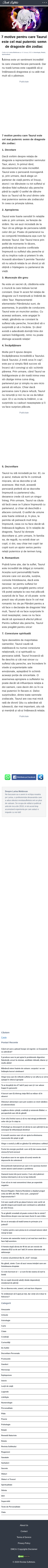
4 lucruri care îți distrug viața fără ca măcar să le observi (21, 1094)
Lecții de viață (7, 1386)
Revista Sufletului (8, 1446)
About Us (24, 1525)
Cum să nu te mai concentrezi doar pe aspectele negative (21, 1183)
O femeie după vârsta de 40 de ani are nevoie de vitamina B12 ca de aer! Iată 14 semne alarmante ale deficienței (23, 1249)
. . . (44, 2)
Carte (3, 1326)
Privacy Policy (24, 1543)
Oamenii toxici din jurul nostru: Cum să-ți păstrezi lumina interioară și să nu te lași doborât (22, 1175)
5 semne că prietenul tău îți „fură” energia (19, 1258)
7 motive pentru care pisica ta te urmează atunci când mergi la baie (24, 1231)
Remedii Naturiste (9, 1435)
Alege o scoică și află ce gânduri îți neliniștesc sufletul (24, 1143)
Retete (4, 1441)
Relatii (4, 1430)
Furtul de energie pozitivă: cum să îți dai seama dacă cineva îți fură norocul (23, 1150)
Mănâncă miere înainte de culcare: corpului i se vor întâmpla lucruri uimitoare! (23, 1069)
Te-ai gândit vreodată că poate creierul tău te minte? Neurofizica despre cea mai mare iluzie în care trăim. (23, 1214)
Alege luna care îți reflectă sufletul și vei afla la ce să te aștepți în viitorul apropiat (24, 1078)
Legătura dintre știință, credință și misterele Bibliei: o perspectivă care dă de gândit (24, 1111)
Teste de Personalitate (10, 1507)
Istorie (4, 1381)
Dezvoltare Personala (10, 1353)
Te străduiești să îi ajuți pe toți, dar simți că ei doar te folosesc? (23, 1295)
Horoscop (5, 1370)
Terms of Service (24, 1537)
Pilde (3, 1413)
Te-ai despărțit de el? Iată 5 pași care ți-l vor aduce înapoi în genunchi (22, 1086)
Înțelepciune (6, 1375)
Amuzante (5, 1309)
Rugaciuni (5, 1452)
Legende (5, 1392)
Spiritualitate (6, 1485)
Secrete (4, 1468)
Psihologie (5, 1424)
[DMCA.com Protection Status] (24, 1557)
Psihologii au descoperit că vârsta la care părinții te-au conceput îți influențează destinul (24, 1128)
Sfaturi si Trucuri (8, 1479)
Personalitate (7, 1408)
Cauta (4, 1037)
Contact (24, 1531)
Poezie (4, 1419)
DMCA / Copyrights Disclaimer (24, 1549)
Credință (5, 1337)
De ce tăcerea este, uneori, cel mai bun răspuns (21, 1288)
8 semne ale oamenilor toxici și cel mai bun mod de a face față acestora (23, 1239)
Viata (3, 1512)
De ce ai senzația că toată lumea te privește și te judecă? (21, 1222)
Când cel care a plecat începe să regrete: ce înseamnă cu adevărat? (24, 1050)
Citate (3, 1331)
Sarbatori (5, 1463)
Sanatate (5, 1457)
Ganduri (4, 1364)
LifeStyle (5, 1397)
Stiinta (4, 1490)
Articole (4, 1315)
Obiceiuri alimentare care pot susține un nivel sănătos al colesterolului (24, 1103)
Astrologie (5, 1320)
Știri (3, 1496)
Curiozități (5, 1342)
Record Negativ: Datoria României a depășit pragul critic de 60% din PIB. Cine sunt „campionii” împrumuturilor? (23, 1194)
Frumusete (5, 1359)
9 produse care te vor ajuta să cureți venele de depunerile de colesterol (21, 1158)
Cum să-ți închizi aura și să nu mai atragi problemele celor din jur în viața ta (23, 1119)
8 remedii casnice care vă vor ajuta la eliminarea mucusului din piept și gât (21, 1136)
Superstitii (5, 1501)
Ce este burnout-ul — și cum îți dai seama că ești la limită (23, 1273)
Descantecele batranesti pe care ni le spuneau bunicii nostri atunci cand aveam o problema (24, 1167)
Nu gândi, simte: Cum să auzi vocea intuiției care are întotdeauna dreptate (23, 1264)
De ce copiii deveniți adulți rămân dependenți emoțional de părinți (20, 1281)
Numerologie (6, 1403)
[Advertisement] (24, 108)
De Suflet (5, 1348)
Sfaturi (4, 1474)
